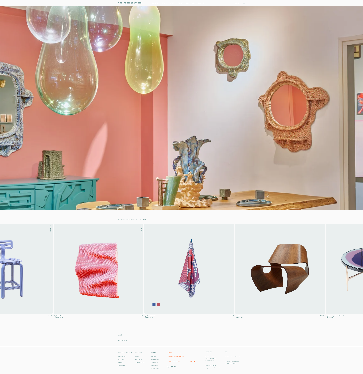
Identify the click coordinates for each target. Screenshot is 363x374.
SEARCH (237, 3)
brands (164, 3)
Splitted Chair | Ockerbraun (318, 316)
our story (120, 362)
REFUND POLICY (154, 362)
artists (172, 3)
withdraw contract (139, 362)
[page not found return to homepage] (181, 108)
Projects (180, 3)
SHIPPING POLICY (155, 359)
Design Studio (190, 3)
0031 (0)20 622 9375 (211, 365)
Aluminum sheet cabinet (135, 316)
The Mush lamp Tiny (44, 316)
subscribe (192, 361)
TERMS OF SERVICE (155, 368)
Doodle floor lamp (224, 316)
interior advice (138, 359)
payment (153, 356)
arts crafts (121, 359)
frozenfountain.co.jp (230, 363)
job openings (121, 365)
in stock (33, 229)
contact (137, 356)
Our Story (201, 3)
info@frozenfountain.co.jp (232, 361)
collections (155, 3)
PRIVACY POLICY (155, 365)
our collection (122, 356)
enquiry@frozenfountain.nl (213, 368)
